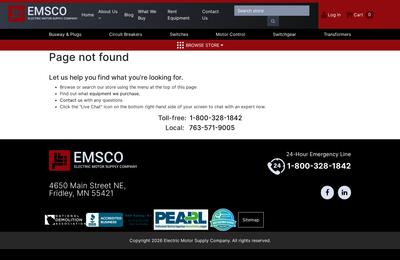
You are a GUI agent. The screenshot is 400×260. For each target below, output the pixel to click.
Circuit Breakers (125, 34)
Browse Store (203, 45)
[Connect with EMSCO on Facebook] (327, 192)
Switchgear (284, 34)
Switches (179, 34)
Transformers (337, 34)
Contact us (71, 100)
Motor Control (230, 34)
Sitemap (250, 219)
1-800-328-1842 (216, 118)
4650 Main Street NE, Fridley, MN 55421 (87, 189)
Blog (129, 14)
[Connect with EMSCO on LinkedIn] (344, 192)
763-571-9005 (212, 128)
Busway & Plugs (65, 34)
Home (88, 14)
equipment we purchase (114, 93)
